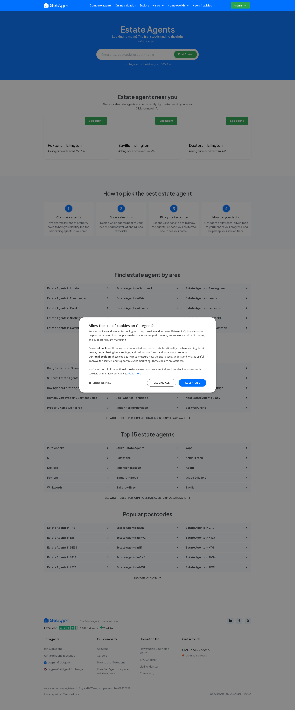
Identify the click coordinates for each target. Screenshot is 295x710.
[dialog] (147, 355)
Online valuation (125, 5)
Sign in (238, 5)
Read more (134, 373)
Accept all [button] (192, 382)
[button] (100, 383)
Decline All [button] (162, 382)
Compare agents (100, 5)
